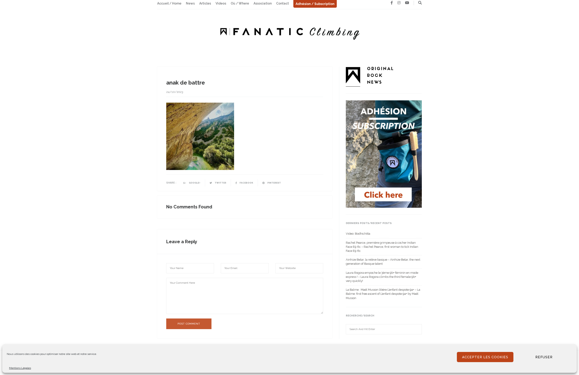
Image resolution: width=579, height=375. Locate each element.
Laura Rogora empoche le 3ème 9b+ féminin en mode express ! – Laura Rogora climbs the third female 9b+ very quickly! (382, 277)
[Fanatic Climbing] (289, 32)
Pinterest (274, 183)
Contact (282, 3)
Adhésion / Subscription (315, 4)
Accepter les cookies (485, 357)
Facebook (246, 183)
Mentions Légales (20, 368)
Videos (221, 3)
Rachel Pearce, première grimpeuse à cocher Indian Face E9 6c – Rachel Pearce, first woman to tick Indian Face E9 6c (382, 246)
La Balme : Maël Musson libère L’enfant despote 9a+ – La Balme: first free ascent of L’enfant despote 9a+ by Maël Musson (383, 294)
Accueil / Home (169, 3)
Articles (205, 3)
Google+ (194, 183)
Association (263, 3)
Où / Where (240, 3)
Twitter (220, 183)
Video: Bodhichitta (358, 233)
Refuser (544, 357)
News (190, 3)
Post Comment (189, 323)
